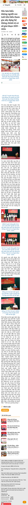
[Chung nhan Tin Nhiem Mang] (14, 501)
